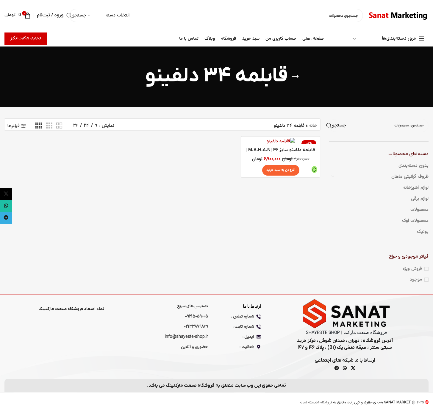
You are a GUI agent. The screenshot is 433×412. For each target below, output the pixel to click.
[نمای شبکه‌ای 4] (38, 126)
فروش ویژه (412, 269)
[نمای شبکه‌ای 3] (49, 126)
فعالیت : (247, 347)
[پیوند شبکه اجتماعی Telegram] (336, 368)
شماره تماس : (242, 316)
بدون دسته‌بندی (413, 165)
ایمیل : (248, 337)
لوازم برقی (420, 198)
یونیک (423, 231)
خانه (313, 125)
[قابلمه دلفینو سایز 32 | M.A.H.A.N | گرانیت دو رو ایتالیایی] (280, 141)
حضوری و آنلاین (194, 347)
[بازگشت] (295, 77)
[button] (280, 170)
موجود (416, 279)
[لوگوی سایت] (399, 15)
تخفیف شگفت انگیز (25, 38)
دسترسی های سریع (192, 306)
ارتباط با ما (252, 306)
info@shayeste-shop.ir (186, 337)
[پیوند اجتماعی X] (353, 368)
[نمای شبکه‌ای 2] (59, 126)
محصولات (419, 209)
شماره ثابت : (243, 326)
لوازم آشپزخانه (416, 187)
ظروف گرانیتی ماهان (410, 176)
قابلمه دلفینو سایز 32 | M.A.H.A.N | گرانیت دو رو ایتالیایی (280, 153)
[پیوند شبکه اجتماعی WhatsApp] (345, 368)
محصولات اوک (415, 220)
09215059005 (196, 316)
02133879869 (196, 326)
